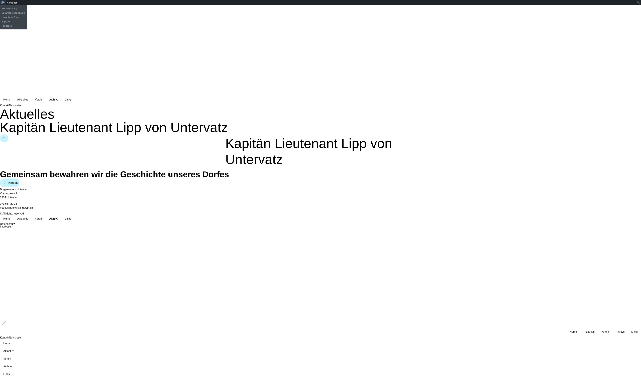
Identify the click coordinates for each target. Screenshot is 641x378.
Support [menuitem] (6, 21)
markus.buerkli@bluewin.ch (16, 207)
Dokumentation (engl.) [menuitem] (13, 13)
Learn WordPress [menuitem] (10, 17)
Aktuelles (22, 99)
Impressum (6, 226)
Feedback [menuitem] (7, 25)
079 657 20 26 (8, 203)
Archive (53, 99)
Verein (39, 99)
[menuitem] (3, 2)
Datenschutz (7, 223)
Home (7, 99)
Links (68, 99)
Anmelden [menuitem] (12, 2)
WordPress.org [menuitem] (9, 8)
